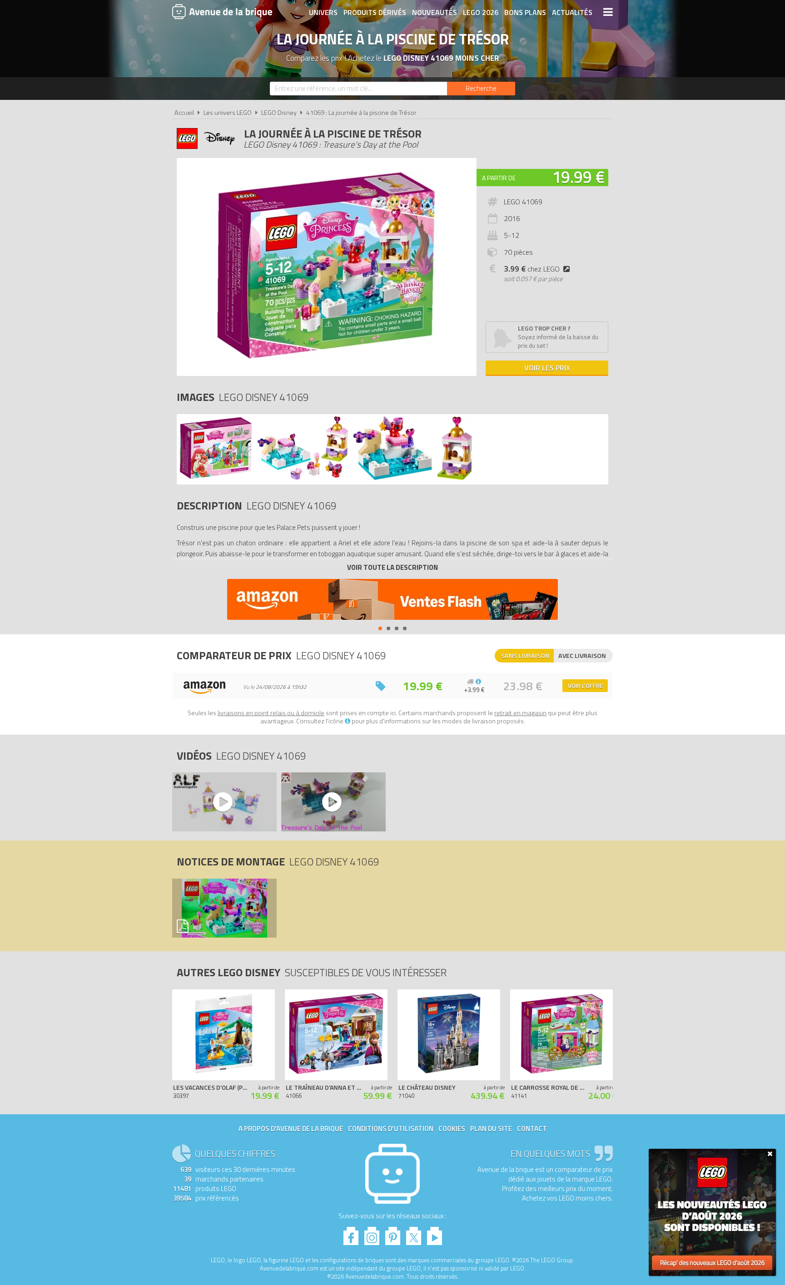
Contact (532, 1128)
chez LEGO (532, 268)
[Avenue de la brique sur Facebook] (351, 1233)
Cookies (451, 1128)
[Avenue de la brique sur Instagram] (372, 1233)
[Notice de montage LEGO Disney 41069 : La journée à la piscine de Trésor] (224, 908)
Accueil (184, 113)
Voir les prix (547, 367)
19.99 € (578, 176)
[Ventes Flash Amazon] (392, 600)
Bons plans (525, 12)
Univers (323, 12)
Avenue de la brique (222, 11)
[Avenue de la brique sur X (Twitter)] (413, 1233)
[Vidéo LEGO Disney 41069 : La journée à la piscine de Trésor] (224, 801)
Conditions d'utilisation (390, 1128)
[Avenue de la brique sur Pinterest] (392, 1233)
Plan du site (491, 1128)
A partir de (499, 178)
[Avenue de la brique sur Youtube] (434, 1233)
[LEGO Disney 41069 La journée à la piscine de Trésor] (216, 477)
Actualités (572, 12)
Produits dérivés (374, 12)
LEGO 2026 (480, 12)
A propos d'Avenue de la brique (290, 1128)
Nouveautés (434, 12)
